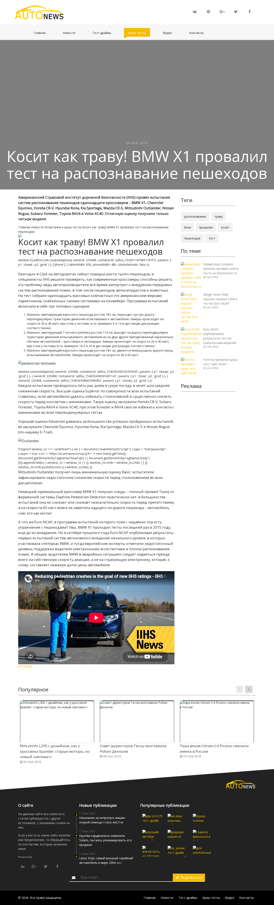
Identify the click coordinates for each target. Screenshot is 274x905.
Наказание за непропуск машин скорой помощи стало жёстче (102, 820)
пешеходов (192, 238)
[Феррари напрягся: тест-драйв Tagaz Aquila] (178, 835)
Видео (169, 33)
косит (225, 227)
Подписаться (190, 877)
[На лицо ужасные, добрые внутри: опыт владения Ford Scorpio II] (178, 819)
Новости (71, 33)
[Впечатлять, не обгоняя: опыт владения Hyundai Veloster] (152, 851)
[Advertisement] (208, 461)
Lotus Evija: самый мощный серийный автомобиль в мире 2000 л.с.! (106, 860)
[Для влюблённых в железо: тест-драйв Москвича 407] (203, 851)
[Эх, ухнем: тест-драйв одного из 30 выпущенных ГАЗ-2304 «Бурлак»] (178, 851)
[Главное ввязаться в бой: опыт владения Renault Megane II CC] (203, 835)
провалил (206, 227)
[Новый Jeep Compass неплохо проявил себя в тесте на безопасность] (191, 275)
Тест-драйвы (103, 33)
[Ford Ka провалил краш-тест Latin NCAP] (190, 366)
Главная (42, 33)
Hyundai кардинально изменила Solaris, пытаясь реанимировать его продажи (105, 840)
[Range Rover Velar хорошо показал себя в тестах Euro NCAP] (190, 307)
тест (211, 238)
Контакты (198, 33)
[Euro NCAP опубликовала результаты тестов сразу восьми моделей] (191, 340)
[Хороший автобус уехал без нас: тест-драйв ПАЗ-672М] (152, 835)
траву (218, 216)
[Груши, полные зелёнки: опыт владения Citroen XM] (203, 819)
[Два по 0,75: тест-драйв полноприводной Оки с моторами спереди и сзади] (152, 819)
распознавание (195, 216)
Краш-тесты (139, 33)
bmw (187, 227)
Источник (25, 666)
